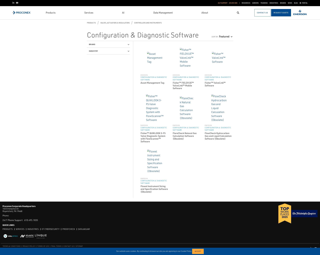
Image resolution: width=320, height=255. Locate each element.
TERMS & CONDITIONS (12, 246)
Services (20, 229)
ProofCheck (68, 229)
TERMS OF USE (43, 246)
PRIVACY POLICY (29, 246)
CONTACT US (69, 246)
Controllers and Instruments (148, 23)
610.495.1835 (31, 220)
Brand (92, 44)
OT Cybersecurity (50, 229)
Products (91, 23)
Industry (93, 51)
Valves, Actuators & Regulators (115, 23)
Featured (224, 36)
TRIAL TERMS (56, 246)
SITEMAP (79, 246)
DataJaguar (84, 229)
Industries (33, 229)
